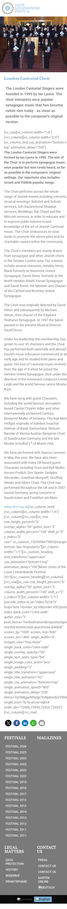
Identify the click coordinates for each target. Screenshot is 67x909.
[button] (8, 723)
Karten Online (43, 879)
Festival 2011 (16, 829)
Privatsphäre (16, 881)
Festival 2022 (16, 770)
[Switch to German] (24, 899)
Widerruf (13, 875)
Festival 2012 (16, 823)
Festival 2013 (16, 818)
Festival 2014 (16, 812)
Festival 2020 (16, 776)
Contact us (47, 866)
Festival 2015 (16, 806)
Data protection (15, 862)
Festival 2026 (16, 746)
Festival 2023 (16, 764)
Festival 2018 (16, 788)
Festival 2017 (16, 794)
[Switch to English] (43, 899)
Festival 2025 (16, 752)
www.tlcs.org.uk (16, 507)
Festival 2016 (16, 800)
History (12, 869)
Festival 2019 (16, 782)
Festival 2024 (16, 758)
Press (42, 860)
